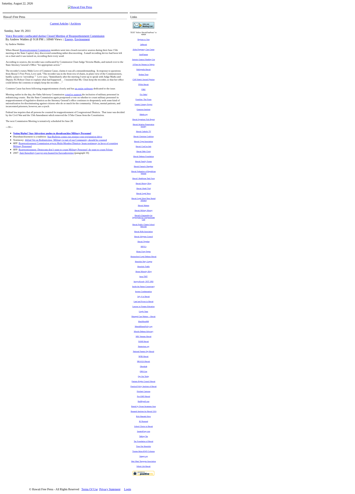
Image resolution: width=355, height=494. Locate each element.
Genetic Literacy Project (143, 104)
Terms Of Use (89, 489)
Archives (75, 23)
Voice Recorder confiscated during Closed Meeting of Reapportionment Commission (55, 36)
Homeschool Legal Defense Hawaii (143, 257)
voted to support (73, 94)
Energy (69, 39)
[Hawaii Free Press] (80, 7)
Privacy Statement (109, 489)
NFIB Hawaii (143, 356)
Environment (82, 39)
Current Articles (59, 23)
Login (127, 489)
